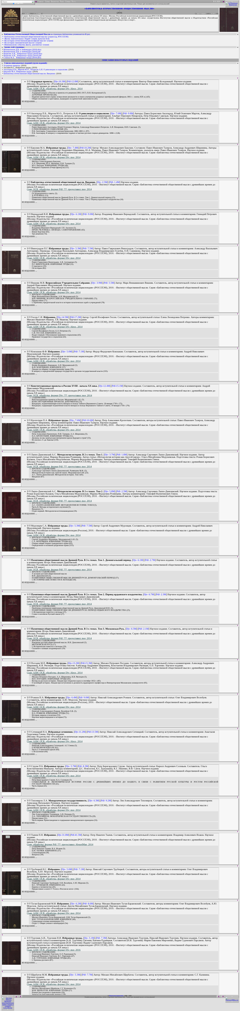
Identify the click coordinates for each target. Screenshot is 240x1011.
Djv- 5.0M (67, 351)
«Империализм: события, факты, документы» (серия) (26, 45)
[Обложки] (229, 31)
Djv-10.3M (59, 81)
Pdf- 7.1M (79, 351)
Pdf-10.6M (87, 420)
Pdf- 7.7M (87, 974)
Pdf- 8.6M (88, 903)
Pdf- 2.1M (143, 628)
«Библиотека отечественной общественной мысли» (119, 8)
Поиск (61, 1)
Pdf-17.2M (75, 317)
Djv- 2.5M (102, 182)
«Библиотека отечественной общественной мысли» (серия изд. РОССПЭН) (36, 37)
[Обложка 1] (11, 104)
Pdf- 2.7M (150, 560)
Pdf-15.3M (86, 663)
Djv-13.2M (73, 663)
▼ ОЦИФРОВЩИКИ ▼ (201, 13)
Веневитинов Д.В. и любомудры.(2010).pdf (22, 52)
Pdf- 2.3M (161, 594)
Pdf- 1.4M (115, 182)
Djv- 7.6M (75, 420)
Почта (73, 1)
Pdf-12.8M (72, 81)
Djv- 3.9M (97, 282)
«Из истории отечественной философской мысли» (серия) (28, 41)
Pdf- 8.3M (83, 766)
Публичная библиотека (116, 995)
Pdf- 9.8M (128, 113)
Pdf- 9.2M (106, 800)
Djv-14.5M (62, 317)
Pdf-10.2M (85, 147)
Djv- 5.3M (75, 248)
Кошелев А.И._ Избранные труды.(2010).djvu (23, 54)
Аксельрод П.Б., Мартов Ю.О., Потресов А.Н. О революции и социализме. (36, 69)
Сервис (47, 1)
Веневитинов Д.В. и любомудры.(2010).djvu (22, 50)
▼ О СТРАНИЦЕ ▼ (37, 13)
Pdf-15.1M (117, 386)
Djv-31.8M (63, 835)
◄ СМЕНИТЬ (26, 13)
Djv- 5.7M (71, 766)
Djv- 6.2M (76, 903)
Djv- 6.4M (71, 697)
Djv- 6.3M (94, 800)
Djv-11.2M (79, 732)
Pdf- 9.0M (88, 214)
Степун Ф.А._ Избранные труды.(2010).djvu (22, 58)
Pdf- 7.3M (101, 938)
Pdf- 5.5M (109, 282)
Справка (67, 1)
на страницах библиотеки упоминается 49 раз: (47, 34)
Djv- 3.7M (109, 454)
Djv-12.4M (104, 386)
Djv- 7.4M (73, 147)
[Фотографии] (11, 31)
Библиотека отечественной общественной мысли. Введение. (30, 73)
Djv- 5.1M (89, 938)
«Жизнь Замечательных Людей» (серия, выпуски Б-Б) (26, 39)
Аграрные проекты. (12, 65)
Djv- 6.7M (149, 594)
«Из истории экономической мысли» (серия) (23, 43)
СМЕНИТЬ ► (214, 13)
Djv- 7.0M (116, 113)
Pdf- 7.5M (88, 248)
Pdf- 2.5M (122, 491)
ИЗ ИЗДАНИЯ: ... (29, 101)
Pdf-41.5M (76, 835)
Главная (40, 1)
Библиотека (54, 1)
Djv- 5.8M (109, 491)
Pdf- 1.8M (122, 454)
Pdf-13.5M (92, 732)
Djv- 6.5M (131, 628)
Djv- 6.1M (76, 214)
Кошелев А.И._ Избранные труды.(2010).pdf (22, 56)
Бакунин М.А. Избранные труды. (18, 71)
